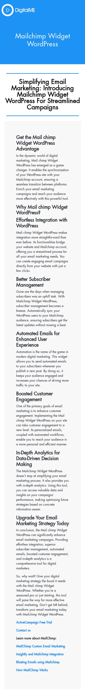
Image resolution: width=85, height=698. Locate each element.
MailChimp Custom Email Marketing (40, 646)
